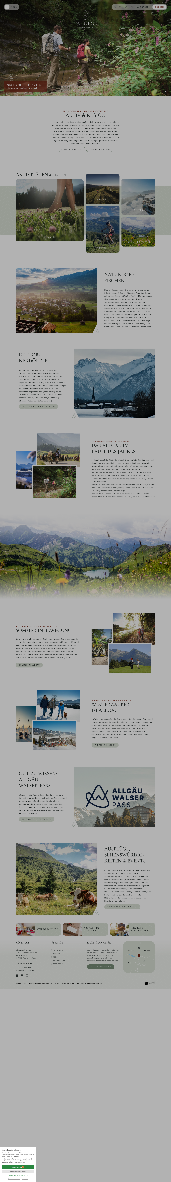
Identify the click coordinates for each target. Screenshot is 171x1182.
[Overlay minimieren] (33, 1150)
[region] (18, 1158)
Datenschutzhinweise (14, 1179)
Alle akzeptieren (17, 1167)
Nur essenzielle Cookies (18, 1171)
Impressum (25, 1179)
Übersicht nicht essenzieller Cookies (18, 1175)
